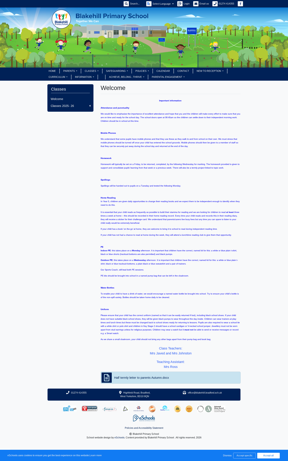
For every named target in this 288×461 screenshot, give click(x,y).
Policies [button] (141, 71)
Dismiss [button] (227, 455)
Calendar (163, 71)
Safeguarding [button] (116, 71)
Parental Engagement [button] (167, 77)
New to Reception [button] (209, 71)
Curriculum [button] (57, 77)
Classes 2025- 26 (62, 105)
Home (52, 71)
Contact (183, 71)
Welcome (57, 99)
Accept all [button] (268, 455)
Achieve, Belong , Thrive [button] (125, 77)
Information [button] (83, 77)
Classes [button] (91, 71)
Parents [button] (69, 71)
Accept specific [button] (245, 455)
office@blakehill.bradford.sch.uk (205, 392)
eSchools (119, 437)
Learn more (96, 455)
